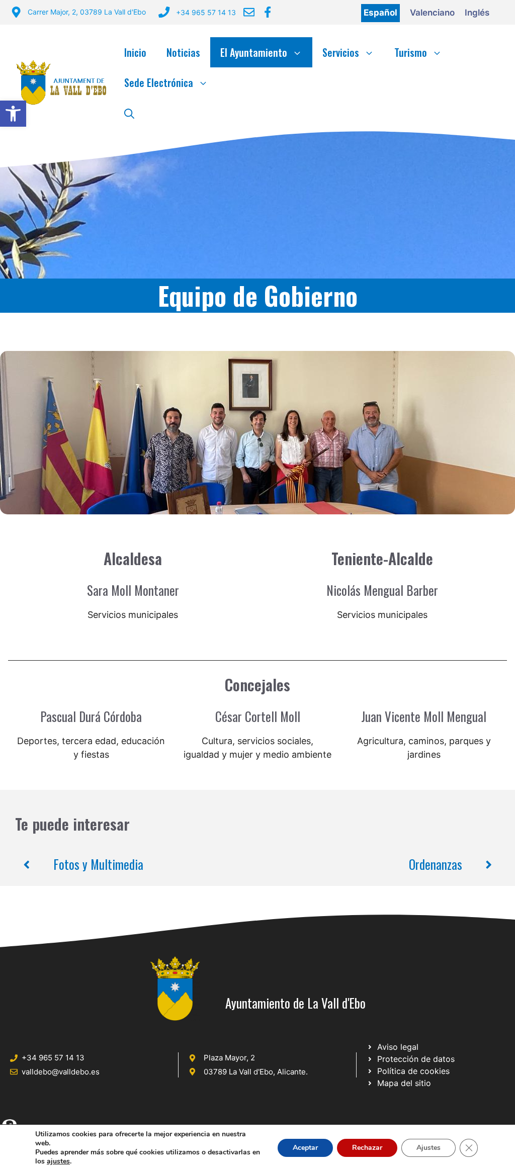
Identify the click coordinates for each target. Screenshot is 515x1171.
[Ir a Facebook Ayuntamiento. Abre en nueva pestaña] (268, 12)
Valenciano (432, 13)
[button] (13, 114)
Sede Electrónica (158, 82)
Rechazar (367, 1147)
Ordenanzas (435, 864)
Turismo (410, 52)
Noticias (183, 52)
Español (380, 13)
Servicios (340, 52)
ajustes (58, 1161)
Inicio (135, 52)
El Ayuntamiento (253, 52)
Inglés (477, 13)
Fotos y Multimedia (98, 864)
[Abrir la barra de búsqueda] (129, 113)
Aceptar (305, 1147)
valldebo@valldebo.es (61, 1071)
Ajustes (428, 1147)
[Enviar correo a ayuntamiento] (249, 12)
